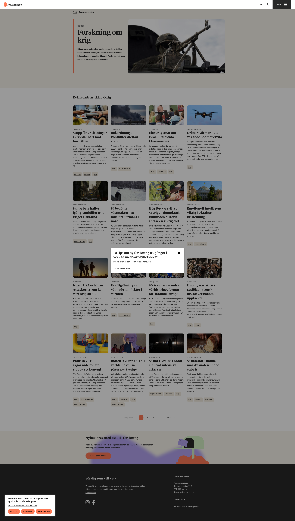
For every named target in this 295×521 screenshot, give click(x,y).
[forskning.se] (11, 4)
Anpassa (13, 511)
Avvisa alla (27, 511)
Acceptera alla (44, 511)
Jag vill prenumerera (121, 268)
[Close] (179, 253)
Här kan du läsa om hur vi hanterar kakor (22, 506)
